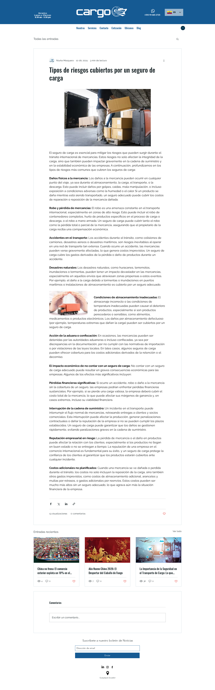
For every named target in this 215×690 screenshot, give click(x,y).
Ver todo (177, 531)
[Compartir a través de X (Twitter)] (58, 503)
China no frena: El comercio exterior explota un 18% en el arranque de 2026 (53, 571)
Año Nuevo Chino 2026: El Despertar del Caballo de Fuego (106, 571)
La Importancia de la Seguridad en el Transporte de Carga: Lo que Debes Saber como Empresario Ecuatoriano (158, 571)
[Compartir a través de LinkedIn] (66, 503)
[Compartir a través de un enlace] (73, 503)
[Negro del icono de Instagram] (107, 667)
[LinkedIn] (102, 667)
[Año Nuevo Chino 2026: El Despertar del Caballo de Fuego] (107, 550)
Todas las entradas (46, 38)
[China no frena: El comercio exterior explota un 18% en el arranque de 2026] (56, 550)
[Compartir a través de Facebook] (50, 503)
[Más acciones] (164, 60)
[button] (177, 39)
